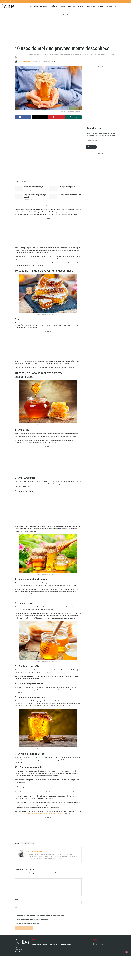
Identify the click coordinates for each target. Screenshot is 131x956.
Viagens (80, 6)
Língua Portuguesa (40, 6)
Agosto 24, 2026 (29, 190)
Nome (17, 899)
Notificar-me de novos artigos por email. (27, 923)
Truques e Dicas (28, 43)
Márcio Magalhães (25, 61)
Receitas (62, 6)
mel (22, 843)
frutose (60, 705)
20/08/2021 (36, 61)
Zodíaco (100, 6)
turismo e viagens (24, 813)
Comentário (19, 877)
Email (17, 907)
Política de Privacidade (65, 944)
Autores (45, 944)
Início (30, 6)
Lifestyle (71, 6)
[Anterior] (46, 205)
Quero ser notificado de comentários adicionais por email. (32, 919)
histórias (50, 813)
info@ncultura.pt (19, 951)
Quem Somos (53, 944)
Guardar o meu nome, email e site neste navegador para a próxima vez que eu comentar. (41, 915)
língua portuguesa (36, 813)
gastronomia (58, 813)
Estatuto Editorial (36, 944)
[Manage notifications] (126, 952)
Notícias (109, 6)
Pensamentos (90, 6)
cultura (45, 813)
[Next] (49, 205)
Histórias (53, 6)
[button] (48, 88)
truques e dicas (29, 843)
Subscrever (91, 147)
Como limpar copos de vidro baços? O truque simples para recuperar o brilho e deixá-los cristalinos (35, 196)
